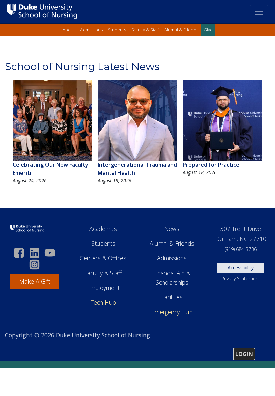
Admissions (91, 30)
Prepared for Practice (211, 164)
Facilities (172, 297)
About (69, 30)
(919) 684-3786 (241, 249)
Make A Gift (34, 281)
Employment (103, 288)
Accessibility (241, 267)
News (171, 229)
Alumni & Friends (181, 30)
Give (208, 30)
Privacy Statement (240, 278)
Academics (103, 229)
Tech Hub (103, 302)
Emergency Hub (172, 312)
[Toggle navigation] (259, 11)
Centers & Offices (103, 258)
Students (117, 30)
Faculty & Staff (145, 30)
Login (244, 354)
